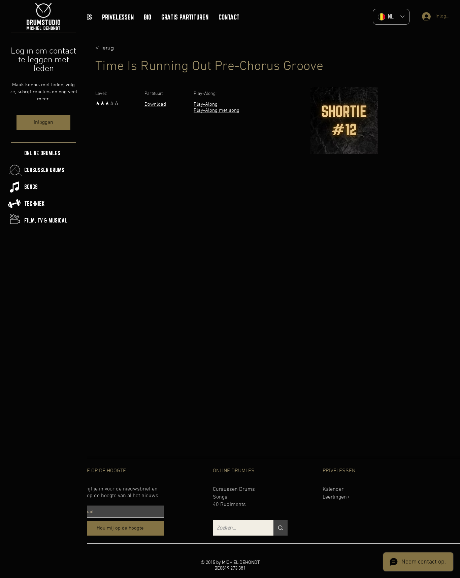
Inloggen (43, 122)
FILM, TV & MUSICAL (45, 220)
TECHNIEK (34, 204)
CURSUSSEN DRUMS (44, 170)
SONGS (31, 187)
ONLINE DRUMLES (42, 153)
